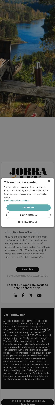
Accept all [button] (28, 207)
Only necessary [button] (28, 215)
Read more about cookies (16, 200)
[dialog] (27, 202)
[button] (27, 222)
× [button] (49, 181)
